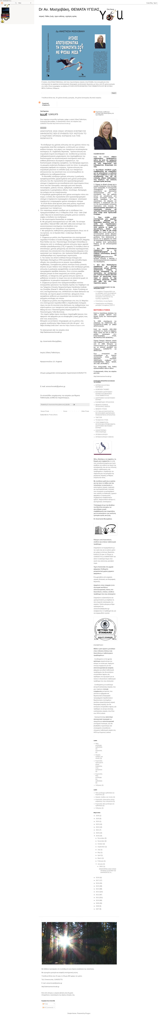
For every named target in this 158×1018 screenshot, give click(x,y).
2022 (97, 827)
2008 (97, 906)
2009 (97, 903)
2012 (97, 894)
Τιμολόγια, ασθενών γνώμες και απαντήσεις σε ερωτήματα (105, 113)
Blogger (87, 1013)
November (101, 841)
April (99, 855)
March (100, 858)
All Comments (48, 1007)
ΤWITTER (98, 417)
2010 (97, 900)
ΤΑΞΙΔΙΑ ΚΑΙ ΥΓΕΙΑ (101, 420)
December (101, 838)
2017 (97, 880)
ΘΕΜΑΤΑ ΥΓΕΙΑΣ (101, 409)
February (101, 861)
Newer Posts (45, 411)
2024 (97, 821)
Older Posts (85, 411)
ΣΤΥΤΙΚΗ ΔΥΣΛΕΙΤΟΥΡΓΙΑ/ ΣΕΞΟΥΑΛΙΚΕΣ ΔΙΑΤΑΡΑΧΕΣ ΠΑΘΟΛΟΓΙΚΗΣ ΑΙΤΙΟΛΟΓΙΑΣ (105, 413)
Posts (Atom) (53, 415)
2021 (97, 830)
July (99, 849)
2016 (97, 883)
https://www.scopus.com (75, 325)
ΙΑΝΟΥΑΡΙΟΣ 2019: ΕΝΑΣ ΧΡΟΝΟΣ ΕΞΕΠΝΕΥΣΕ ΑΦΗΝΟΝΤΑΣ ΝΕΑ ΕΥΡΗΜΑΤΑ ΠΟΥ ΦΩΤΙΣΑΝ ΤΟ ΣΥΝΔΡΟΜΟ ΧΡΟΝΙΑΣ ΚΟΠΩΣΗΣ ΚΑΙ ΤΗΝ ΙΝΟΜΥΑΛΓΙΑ (63, 134)
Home (65, 411)
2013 (97, 892)
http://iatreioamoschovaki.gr (61, 123)
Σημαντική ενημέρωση (46, 104)
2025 (97, 818)
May (99, 852)
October (100, 844)
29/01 (101, 866)
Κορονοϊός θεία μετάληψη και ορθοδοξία (98, 777)
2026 (97, 815)
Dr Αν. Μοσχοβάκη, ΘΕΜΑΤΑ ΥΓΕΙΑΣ (69, 9)
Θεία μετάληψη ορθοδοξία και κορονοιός (98, 747)
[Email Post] (74, 404)
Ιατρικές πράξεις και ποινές (99, 756)
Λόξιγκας (98, 785)
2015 (97, 886)
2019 (97, 836)
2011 (97, 897)
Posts (46, 1004)
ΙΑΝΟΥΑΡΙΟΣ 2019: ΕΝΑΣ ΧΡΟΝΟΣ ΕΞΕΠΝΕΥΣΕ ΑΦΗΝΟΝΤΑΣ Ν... (107, 870)
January (100, 864)
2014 (97, 889)
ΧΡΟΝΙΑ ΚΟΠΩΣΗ (101, 434)
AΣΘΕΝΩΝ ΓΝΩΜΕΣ (102, 389)
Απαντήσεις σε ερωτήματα (103, 301)
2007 (97, 909)
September (101, 847)
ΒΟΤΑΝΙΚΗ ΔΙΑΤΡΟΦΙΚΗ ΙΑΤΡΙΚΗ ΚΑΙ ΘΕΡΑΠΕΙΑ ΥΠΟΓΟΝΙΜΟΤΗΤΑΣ (103, 393)
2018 (97, 877)
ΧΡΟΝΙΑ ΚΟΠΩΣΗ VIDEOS (104, 437)
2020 (97, 833)
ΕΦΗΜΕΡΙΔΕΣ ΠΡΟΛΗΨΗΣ (104, 402)
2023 (97, 824)
